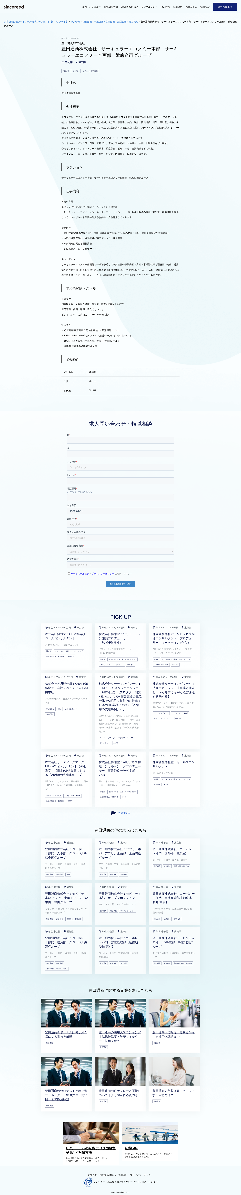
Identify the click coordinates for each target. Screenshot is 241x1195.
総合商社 (59, 874)
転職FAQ (205, 6)
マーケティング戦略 (161, 664)
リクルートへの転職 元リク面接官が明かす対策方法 (91, 1150)
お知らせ (92, 1174)
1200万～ (49, 714)
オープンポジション (127, 911)
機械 (59, 709)
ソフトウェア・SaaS (126, 738)
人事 (68, 874)
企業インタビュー (91, 6)
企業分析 (177, 6)
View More (124, 812)
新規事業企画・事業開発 (55, 656)
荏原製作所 (50, 709)
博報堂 (48, 651)
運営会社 (123, 1174)
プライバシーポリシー (141, 1174)
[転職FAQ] (151, 1142)
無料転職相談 (225, 6)
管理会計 (177, 919)
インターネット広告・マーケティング (69, 651)
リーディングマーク (107, 738)
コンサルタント (149, 6)
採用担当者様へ (108, 1174)
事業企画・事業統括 (74, 919)
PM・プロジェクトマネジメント (112, 664)
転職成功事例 (111, 6)
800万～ (71, 656)
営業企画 (157, 784)
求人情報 (165, 6)
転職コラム (191, 6)
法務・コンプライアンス (163, 718)
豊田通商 (49, 874)
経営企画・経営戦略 (181, 866)
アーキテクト (105, 743)
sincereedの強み (129, 6)
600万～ (116, 743)
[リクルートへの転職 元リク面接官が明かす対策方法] (91, 1142)
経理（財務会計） (71, 709)
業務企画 (123, 874)
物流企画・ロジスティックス (57, 968)
